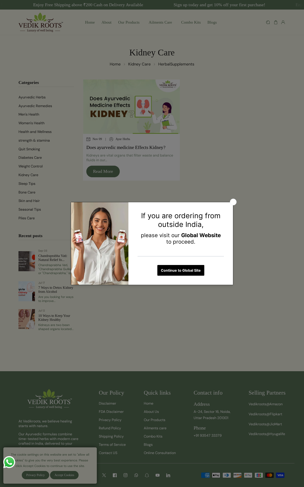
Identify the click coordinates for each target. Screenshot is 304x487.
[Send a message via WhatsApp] (9, 462)
